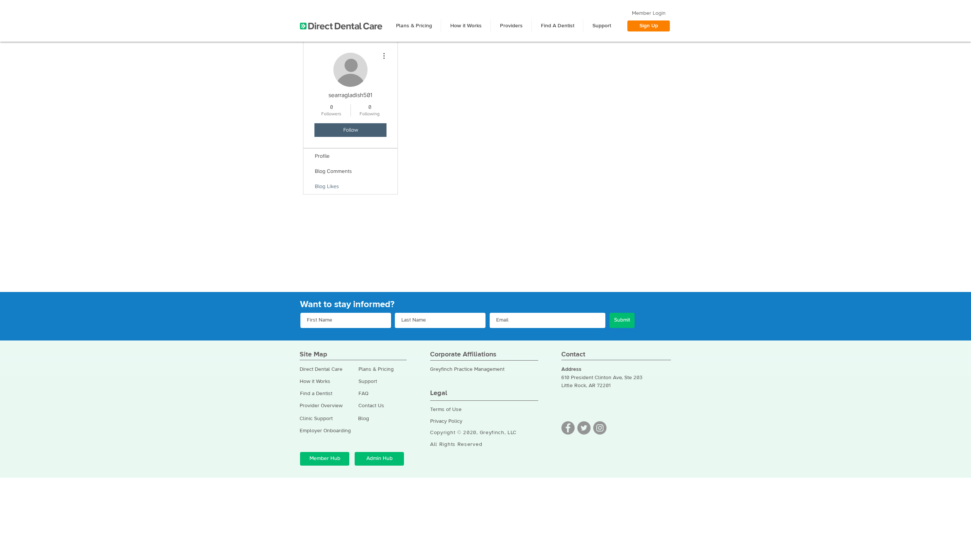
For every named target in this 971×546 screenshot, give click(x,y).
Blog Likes (327, 186)
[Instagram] (599, 428)
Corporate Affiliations (463, 354)
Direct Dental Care (321, 369)
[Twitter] (584, 428)
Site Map (313, 354)
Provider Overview (321, 405)
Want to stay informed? (347, 304)
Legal (438, 393)
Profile (322, 156)
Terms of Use (446, 409)
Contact (573, 354)
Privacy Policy (446, 421)
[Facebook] (568, 428)
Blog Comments (333, 171)
